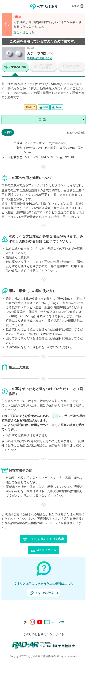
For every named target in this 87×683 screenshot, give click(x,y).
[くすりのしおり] (43, 6)
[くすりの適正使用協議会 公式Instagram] (32, 622)
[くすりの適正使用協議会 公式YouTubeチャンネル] (39, 622)
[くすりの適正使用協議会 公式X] (25, 622)
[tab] (15, 67)
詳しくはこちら (24, 32)
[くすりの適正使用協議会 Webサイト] (43, 645)
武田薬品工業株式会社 (39, 58)
